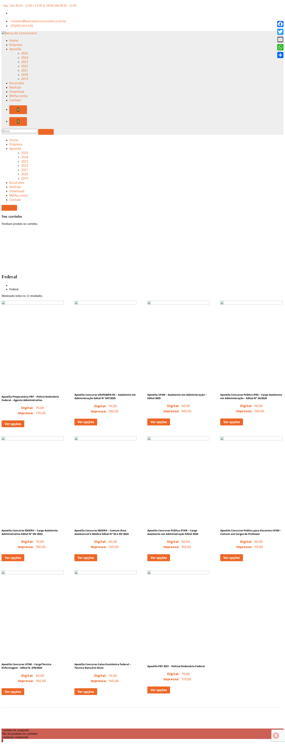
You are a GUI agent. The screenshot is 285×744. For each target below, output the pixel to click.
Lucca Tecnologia (154, 723)
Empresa (15, 45)
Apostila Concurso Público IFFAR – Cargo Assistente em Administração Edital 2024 (172, 532)
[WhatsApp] (280, 47)
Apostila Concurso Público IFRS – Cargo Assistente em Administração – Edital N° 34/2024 (251, 396)
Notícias (15, 87)
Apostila (15, 49)
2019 (24, 79)
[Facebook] (280, 24)
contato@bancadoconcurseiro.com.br (38, 21)
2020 (24, 74)
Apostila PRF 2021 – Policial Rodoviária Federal (176, 666)
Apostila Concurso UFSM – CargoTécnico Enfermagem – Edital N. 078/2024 (26, 665)
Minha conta (18, 96)
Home (13, 40)
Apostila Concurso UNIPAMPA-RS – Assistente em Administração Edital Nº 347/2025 (105, 396)
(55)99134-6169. (22, 26)
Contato (15, 100)
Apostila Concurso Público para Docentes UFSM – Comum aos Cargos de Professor (250, 532)
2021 (24, 70)
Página (34, 285)
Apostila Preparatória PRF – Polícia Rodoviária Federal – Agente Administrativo (30, 398)
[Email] (280, 39)
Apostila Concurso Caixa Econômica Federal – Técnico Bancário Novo (102, 665)
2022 (24, 66)
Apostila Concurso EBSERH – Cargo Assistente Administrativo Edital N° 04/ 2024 (30, 532)
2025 (24, 53)
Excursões (16, 83)
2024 (24, 57)
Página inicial (18, 285)
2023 (24, 62)
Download (16, 91)
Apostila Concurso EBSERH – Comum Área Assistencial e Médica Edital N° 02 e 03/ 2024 (101, 532)
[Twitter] (280, 32)
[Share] (280, 55)
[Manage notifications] (276, 735)
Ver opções (13, 424)
